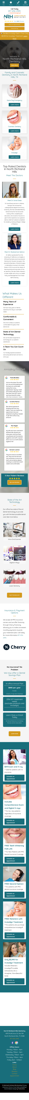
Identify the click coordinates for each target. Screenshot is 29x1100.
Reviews (14, 1071)
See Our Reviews (14, 482)
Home (14, 1065)
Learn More (14, 65)
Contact (14, 1073)
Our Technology (14, 595)
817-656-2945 (14, 11)
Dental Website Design (10, 1089)
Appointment (14, 1076)
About (14, 1067)
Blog (14, 1069)
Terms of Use (12, 1087)
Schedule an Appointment (11, 778)
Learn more (14, 105)
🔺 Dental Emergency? (14, 13)
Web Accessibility (21, 1087)
